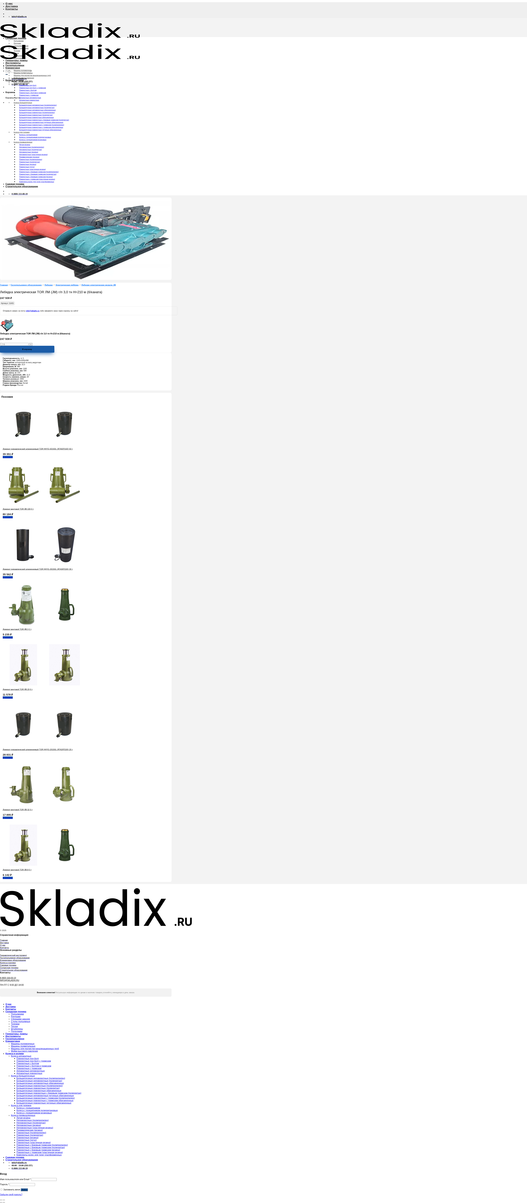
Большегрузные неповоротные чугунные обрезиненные (41, 122)
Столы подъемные (21, 48)
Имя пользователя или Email (15, 1179)
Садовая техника (14, 184)
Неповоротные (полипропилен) (31, 147)
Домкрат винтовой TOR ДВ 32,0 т (18, 809)
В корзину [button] (8, 457)
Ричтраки (17, 43)
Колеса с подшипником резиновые (32, 140)
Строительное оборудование (21, 186)
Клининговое (12, 68)
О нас (9, 3)
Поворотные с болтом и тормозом (32, 93)
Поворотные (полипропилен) (30, 159)
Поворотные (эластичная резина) (32, 169)
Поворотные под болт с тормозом (32, 88)
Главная (4, 285)
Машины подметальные (23, 73)
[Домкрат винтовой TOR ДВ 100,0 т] (44, 504)
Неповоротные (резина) (28, 152)
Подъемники (19, 41)
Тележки (17, 51)
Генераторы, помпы (16, 60)
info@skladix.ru (32, 311)
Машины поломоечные (23, 71)
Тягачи (16, 53)
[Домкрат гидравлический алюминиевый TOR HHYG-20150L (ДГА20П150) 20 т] (44, 745)
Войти (24, 1190)
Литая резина (24, 145)
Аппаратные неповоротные (30, 98)
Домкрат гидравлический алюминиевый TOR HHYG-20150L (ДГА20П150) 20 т (38, 749)
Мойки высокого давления (24, 78)
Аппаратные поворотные (29, 100)
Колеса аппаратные (22, 83)
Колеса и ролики (14, 80)
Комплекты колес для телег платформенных (36, 182)
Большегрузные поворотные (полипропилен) (37, 113)
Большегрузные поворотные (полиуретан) (36, 115)
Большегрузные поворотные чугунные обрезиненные (40, 130)
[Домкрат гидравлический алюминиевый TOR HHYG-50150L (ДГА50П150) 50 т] (44, 444)
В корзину (27, 349)
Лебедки (48, 285)
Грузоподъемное (14, 65)
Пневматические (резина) (29, 157)
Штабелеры (18, 56)
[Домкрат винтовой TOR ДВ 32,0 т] (44, 805)
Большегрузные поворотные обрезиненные (36, 117)
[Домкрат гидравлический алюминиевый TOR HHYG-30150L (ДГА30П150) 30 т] (44, 564)
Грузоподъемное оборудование (26, 285)
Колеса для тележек (22, 132)
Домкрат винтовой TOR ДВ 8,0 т (17, 870)
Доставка (11, 6)
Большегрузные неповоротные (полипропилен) (38, 105)
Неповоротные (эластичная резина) (33, 155)
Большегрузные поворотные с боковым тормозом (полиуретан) (44, 120)
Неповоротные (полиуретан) (30, 150)
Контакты (11, 9)
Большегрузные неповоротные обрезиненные (37, 110)
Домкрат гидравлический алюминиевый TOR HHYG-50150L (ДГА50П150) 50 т (38, 449)
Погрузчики (18, 58)
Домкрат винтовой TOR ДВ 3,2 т (17, 629)
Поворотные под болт (28, 85)
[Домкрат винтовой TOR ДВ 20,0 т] (44, 684)
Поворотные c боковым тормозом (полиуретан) (37, 174)
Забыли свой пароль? (11, 1194)
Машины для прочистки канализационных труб (32, 75)
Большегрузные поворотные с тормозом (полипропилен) (41, 125)
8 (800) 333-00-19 (8, 978)
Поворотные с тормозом (28, 95)
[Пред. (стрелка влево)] (1, 1202)
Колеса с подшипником (28, 135)
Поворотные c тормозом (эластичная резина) (37, 179)
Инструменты (13, 63)
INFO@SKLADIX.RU (9, 980)
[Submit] (6, 74)
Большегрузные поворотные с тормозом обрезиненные (41, 127)
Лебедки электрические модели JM (98, 285)
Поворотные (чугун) (27, 167)
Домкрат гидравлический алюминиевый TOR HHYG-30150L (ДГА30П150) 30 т (38, 569)
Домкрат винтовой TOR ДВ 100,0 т (18, 509)
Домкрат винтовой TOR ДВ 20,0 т (18, 689)
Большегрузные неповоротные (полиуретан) (36, 108)
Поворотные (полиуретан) (29, 162)
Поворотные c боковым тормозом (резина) (36, 177)
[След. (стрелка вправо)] (4, 1202)
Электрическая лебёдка (67, 285)
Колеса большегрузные (23, 103)
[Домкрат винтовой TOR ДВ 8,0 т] (44, 865)
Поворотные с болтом (28, 90)
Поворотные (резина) (27, 164)
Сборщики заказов (21, 46)
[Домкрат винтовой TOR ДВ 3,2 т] (44, 624)
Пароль (4, 1184)
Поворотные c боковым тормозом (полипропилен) (39, 172)
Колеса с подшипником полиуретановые (35, 137)
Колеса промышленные (23, 142)
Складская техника (15, 38)
